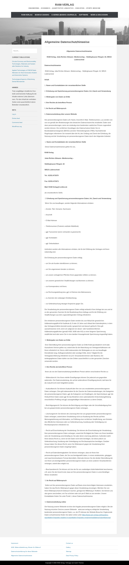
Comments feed (17, 122)
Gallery (68, 547)
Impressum (14, 543)
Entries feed (16, 118)
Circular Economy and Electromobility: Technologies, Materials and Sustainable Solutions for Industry (24, 64)
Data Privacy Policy (72, 555)
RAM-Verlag (64, 4)
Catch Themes (79, 563)
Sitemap (68, 551)
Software (83, 15)
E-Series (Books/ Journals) (64, 15)
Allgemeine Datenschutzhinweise (21, 555)
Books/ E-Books (42, 15)
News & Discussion (99, 15)
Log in (14, 114)
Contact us (69, 543)
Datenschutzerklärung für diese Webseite (24, 551)
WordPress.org (17, 126)
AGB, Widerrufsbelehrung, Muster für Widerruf (26, 547)
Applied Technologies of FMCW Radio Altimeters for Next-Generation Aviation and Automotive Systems (24, 72)
